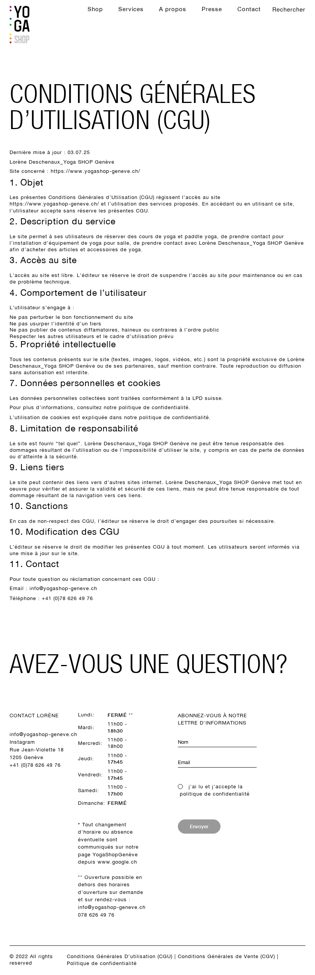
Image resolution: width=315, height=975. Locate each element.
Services (131, 9)
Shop (95, 9)
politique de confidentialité (154, 407)
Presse (212, 9)
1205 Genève (26, 757)
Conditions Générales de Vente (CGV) (226, 956)
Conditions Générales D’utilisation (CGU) (119, 956)
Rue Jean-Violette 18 (37, 750)
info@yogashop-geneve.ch (63, 588)
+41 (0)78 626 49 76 (35, 765)
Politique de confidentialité (102, 963)
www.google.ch (117, 862)
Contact (249, 9)
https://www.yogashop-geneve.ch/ (95, 171)
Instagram (22, 742)
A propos (172, 9)
